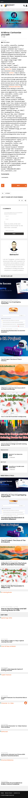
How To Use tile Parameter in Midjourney (13, 416)
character (8, 69)
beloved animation (15, 86)
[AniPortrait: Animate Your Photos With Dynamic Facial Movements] (14, 741)
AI (2, 193)
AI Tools (8, 193)
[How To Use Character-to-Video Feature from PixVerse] (14, 712)
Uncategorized (8, 300)
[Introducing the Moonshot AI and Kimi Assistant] (14, 317)
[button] (1, 5)
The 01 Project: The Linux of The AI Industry (11, 359)
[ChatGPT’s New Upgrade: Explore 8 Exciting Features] (14, 655)
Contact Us (17, 793)
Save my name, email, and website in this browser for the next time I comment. (13, 225)
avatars (11, 73)
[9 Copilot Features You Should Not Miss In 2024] (14, 684)
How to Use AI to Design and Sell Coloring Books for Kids (14, 444)
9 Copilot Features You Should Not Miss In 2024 (14, 698)
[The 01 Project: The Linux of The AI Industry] (14, 345)
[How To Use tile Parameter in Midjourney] (14, 403)
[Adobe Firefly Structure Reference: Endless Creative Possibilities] (14, 769)
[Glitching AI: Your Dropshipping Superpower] (14, 288)
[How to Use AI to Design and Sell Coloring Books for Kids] (14, 430)
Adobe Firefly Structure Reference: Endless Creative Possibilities (11, 783)
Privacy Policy (8, 793)
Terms (2, 793)
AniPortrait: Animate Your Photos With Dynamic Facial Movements (13, 755)
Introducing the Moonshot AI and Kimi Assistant (13, 331)
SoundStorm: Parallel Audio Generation (16, 467)
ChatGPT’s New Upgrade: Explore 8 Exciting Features (12, 669)
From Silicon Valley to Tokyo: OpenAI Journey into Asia (12, 641)
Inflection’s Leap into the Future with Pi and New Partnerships (13, 388)
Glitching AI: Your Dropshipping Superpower (11, 302)
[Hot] (25, 703)
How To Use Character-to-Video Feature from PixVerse (14, 726)
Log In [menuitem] (2, 1)
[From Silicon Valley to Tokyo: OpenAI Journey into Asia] (14, 627)
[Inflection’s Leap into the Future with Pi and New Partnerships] (14, 374)
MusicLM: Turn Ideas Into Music (15, 455)
